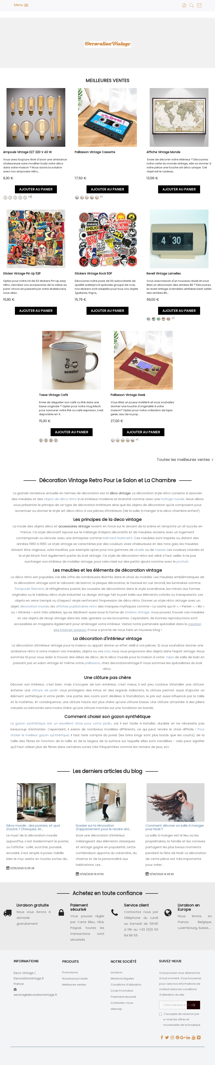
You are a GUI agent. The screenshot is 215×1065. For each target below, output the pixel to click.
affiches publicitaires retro (76, 606)
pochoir (182, 561)
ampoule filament (30, 588)
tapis (170, 657)
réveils (139, 549)
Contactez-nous (122, 1003)
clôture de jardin (45, 690)
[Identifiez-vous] (184, 7)
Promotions (70, 972)
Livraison (116, 972)
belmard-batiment (117, 538)
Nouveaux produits (75, 978)
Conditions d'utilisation (126, 985)
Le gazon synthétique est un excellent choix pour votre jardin (60, 723)
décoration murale (34, 606)
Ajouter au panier (35, 189)
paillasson (92, 663)
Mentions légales (122, 978)
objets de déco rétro (60, 499)
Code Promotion (122, 991)
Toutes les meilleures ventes (186, 459)
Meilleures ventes (74, 985)
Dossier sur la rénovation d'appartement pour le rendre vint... (103, 827)
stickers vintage (137, 612)
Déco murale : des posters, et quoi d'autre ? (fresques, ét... (33, 827)
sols (107, 651)
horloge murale (173, 499)
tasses (160, 549)
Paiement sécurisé (123, 997)
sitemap (116, 1009)
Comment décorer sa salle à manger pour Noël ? (175, 827)
